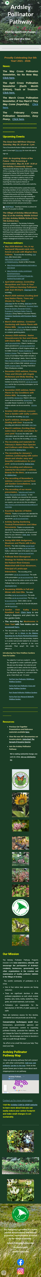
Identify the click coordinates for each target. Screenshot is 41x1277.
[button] (2, 3)
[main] (20, 22)
